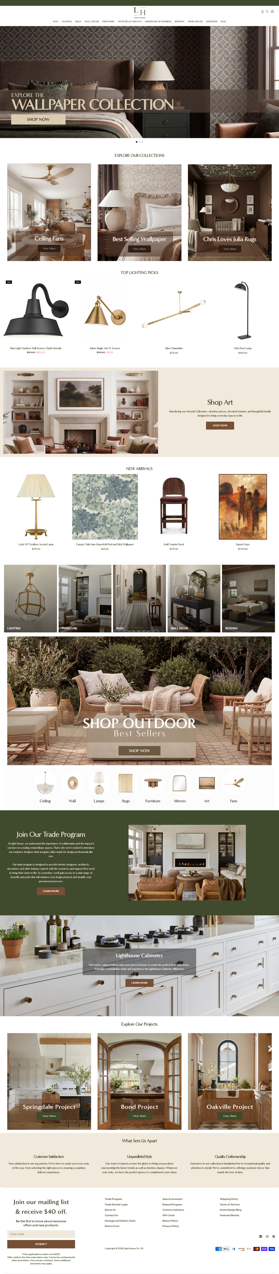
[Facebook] (261, 1236)
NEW (55, 21)
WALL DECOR (91, 21)
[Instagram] (267, 1236)
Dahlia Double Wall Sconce (174, 348)
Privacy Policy (170, 1226)
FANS (223, 21)
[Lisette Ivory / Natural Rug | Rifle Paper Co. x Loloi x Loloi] (174, 507)
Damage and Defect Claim (120, 1221)
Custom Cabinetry (173, 1210)
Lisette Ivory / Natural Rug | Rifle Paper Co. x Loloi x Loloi (174, 544)
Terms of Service (230, 1204)
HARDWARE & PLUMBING (158, 21)
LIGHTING (67, 21)
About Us (110, 1210)
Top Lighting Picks (139, 272)
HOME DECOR (195, 21)
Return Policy (170, 1221)
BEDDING (180, 21)
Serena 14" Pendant (243, 348)
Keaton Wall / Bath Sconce (36, 348)
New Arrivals (139, 468)
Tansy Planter (243, 544)
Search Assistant (172, 1199)
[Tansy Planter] (243, 507)
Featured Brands (229, 1215)
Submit (41, 1244)
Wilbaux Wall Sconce (36, 544)
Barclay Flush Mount (104, 348)
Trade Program (113, 1199)
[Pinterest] (273, 1236)
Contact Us (111, 1215)
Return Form (112, 1226)
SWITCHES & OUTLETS (130, 21)
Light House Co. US (133, 1248)
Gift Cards (168, 1215)
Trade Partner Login (116, 1204)
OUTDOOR (211, 21)
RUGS (78, 21)
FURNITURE (108, 21)
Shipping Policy (229, 1199)
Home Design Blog (231, 1210)
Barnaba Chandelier (105, 544)
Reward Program (172, 1204)
